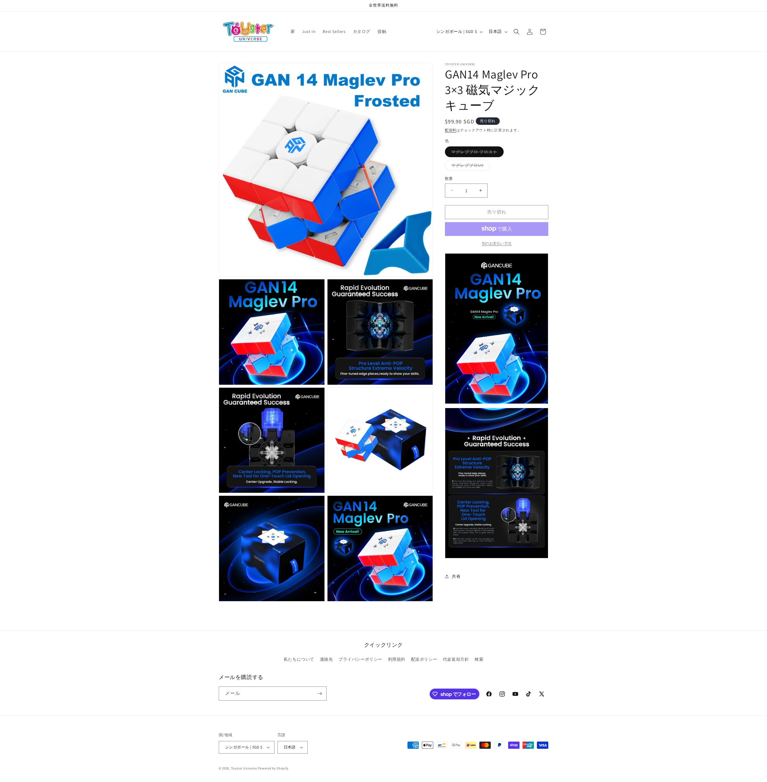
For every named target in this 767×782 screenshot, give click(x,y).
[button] (516, 31)
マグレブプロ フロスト (476, 153)
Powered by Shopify (273, 768)
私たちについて (299, 659)
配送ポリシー (424, 659)
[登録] (319, 693)
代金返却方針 (456, 659)
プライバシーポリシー (360, 659)
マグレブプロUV (469, 166)
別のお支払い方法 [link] (497, 243)
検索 (479, 659)
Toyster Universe (244, 768)
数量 (449, 178)
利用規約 (396, 659)
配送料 (450, 130)
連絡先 (326, 659)
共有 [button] (456, 576)
